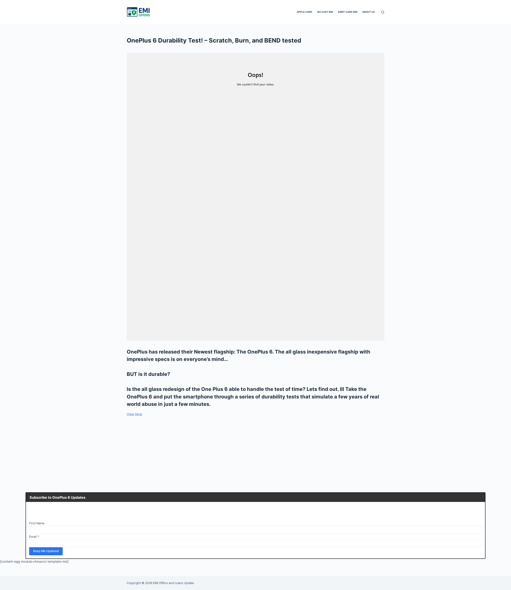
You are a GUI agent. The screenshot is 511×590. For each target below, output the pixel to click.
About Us (368, 11)
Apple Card (304, 11)
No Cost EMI (325, 11)
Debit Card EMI (347, 11)
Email (34, 536)
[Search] (382, 12)
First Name (37, 523)
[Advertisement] (255, 449)
